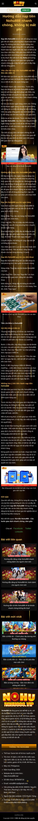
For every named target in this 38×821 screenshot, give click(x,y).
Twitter (28, 528)
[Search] (35, 4)
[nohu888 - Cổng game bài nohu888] (19, 3)
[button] (3, 3)
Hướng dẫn (19, 815)
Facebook (18, 528)
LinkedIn (19, 532)
